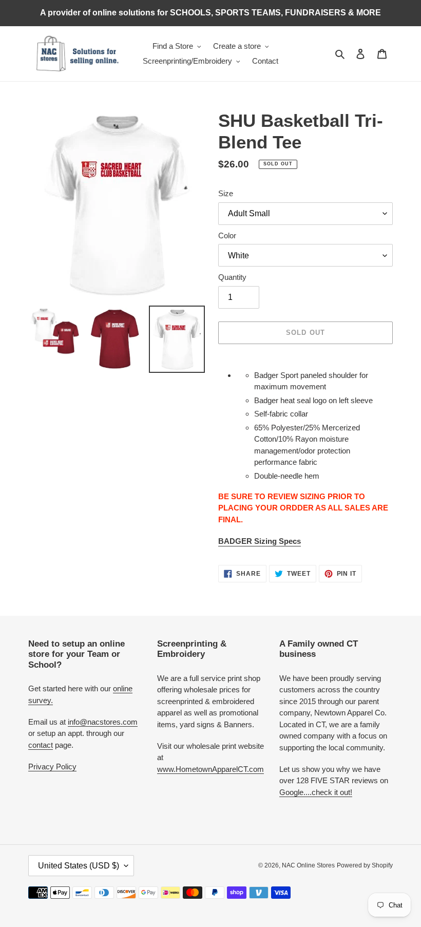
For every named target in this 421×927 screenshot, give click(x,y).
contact (40, 745)
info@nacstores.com (103, 721)
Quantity (232, 277)
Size (225, 193)
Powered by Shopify (365, 865)
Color (227, 235)
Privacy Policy (52, 766)
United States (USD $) (78, 865)
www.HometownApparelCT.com (210, 769)
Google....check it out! (315, 792)
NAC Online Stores (308, 865)
